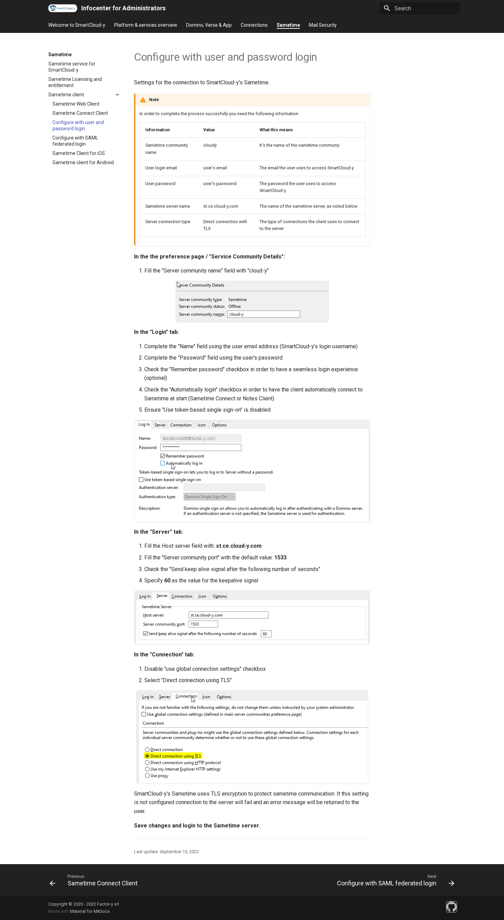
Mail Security (323, 25)
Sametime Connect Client (80, 113)
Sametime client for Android (83, 162)
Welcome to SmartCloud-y (76, 25)
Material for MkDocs (90, 911)
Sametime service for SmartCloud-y (71, 67)
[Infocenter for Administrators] (63, 8)
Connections (254, 25)
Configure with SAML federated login (75, 141)
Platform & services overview (145, 25)
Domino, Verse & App (209, 25)
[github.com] (451, 906)
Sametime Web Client (75, 104)
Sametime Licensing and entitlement (75, 82)
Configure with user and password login (78, 125)
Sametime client (66, 94)
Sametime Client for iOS (78, 153)
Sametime (288, 25)
